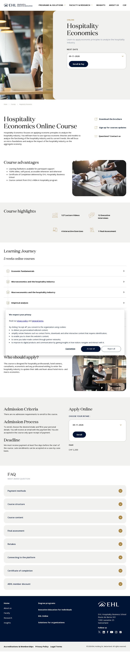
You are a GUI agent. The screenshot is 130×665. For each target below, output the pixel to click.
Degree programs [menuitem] (46, 603)
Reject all (111, 349)
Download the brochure (110, 119)
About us (114, 5)
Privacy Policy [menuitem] (41, 646)
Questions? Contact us (110, 136)
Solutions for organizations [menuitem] (51, 622)
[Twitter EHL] (99, 632)
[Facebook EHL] (107, 632)
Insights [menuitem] (7, 622)
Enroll (79, 434)
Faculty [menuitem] (7, 613)
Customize (70, 349)
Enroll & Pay (78, 64)
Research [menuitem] (8, 618)
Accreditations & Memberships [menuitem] (19, 646)
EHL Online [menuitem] (43, 616)
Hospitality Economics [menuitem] (25, 104)
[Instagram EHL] (116, 632)
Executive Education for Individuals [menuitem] (55, 609)
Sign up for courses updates (112, 127)
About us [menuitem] (8, 608)
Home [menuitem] (5, 104)
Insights (100, 5)
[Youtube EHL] (111, 632)
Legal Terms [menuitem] (56, 646)
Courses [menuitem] (13, 104)
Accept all (91, 349)
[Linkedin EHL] (104, 632)
